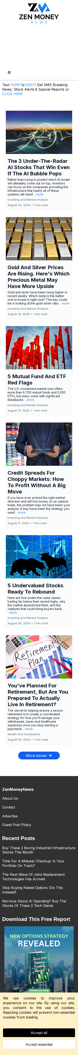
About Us (10, 798)
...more (39, 194)
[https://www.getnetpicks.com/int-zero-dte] (39, 961)
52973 (31, 85)
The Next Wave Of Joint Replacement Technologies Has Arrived (33, 876)
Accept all (39, 1033)
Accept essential (39, 1044)
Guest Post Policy (16, 825)
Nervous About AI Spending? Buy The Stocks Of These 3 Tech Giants (34, 903)
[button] (8, 72)
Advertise (10, 816)
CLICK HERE (12, 94)
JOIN (15, 85)
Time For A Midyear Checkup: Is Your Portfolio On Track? (33, 863)
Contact (8, 807)
